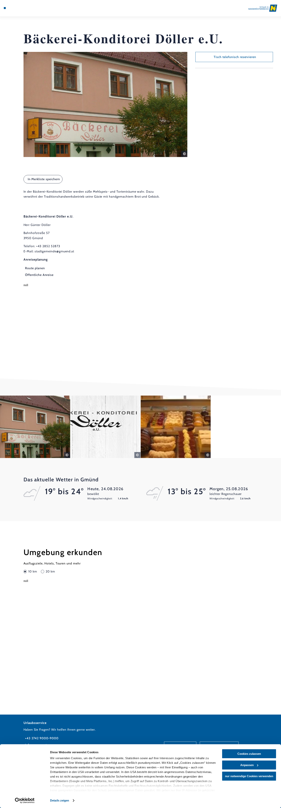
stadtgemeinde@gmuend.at (54, 251)
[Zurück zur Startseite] (263, 8)
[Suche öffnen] (24, 8)
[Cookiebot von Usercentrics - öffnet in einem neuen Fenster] (24, 800)
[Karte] (14, 8)
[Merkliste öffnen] (19, 8)
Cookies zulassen (249, 753)
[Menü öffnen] (5, 8)
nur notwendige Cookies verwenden (249, 776)
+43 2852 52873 (48, 246)
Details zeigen (59, 800)
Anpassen (247, 765)
